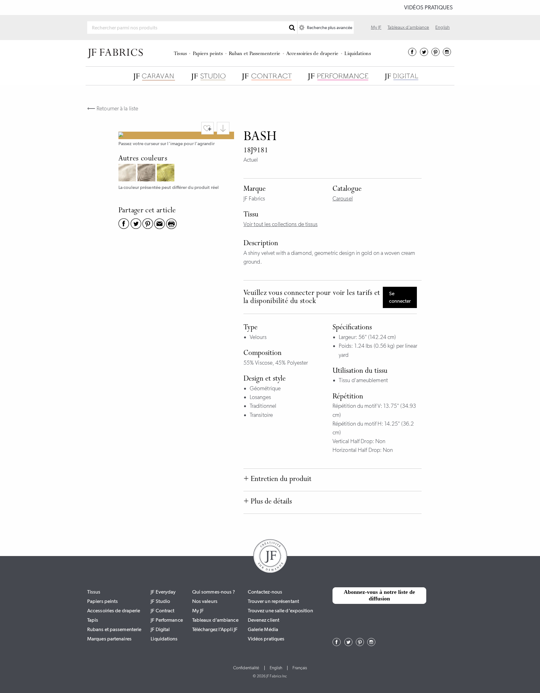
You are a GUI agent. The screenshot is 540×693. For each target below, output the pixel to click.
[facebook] (412, 54)
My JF (376, 27)
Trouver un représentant (273, 601)
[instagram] (447, 54)
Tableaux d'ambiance (408, 27)
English (442, 27)
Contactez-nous (265, 592)
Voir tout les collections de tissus (280, 224)
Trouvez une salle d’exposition (280, 611)
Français (299, 668)
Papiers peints (208, 54)
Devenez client (263, 620)
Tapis (92, 620)
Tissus (180, 54)
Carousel (342, 198)
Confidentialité (246, 668)
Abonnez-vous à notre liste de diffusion (379, 595)
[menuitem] (181, 53)
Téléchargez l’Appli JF (215, 629)
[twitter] (424, 54)
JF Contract (162, 611)
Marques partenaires (109, 639)
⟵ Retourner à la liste (112, 108)
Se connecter (400, 297)
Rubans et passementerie (114, 629)
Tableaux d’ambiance (215, 620)
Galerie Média (263, 629)
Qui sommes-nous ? (213, 592)
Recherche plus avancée (329, 27)
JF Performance (166, 620)
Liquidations (357, 54)
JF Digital (160, 629)
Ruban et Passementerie (254, 54)
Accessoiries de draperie (312, 54)
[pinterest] (435, 54)
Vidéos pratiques (428, 7)
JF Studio (160, 601)
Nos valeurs (205, 601)
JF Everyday (163, 592)
